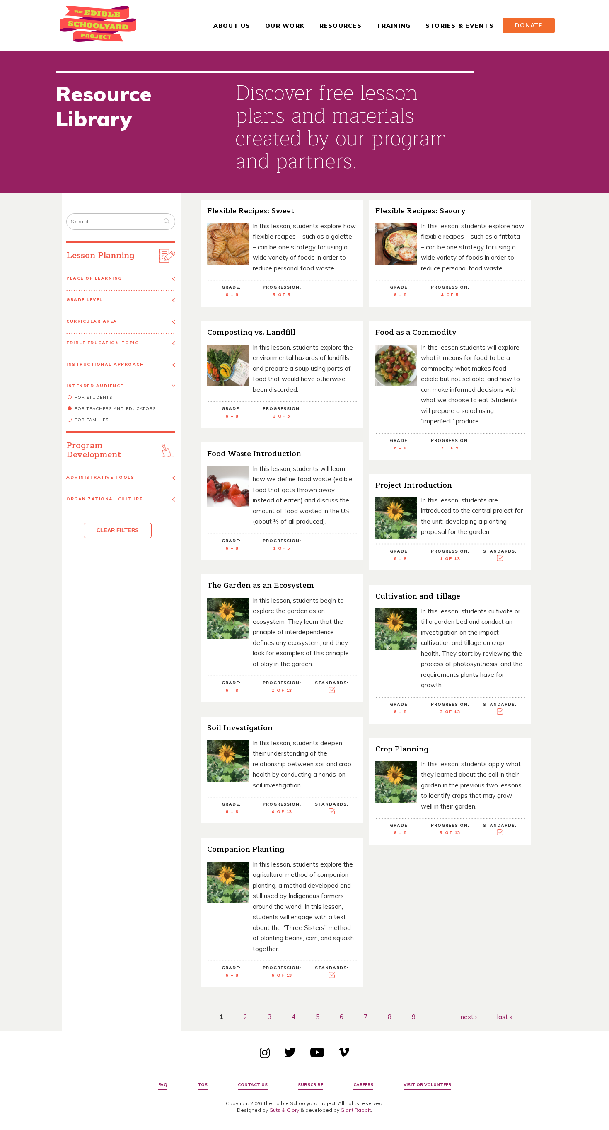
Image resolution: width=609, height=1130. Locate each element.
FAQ (162, 1084)
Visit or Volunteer (427, 1084)
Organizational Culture (104, 499)
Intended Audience (94, 386)
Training (393, 25)
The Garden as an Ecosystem (260, 585)
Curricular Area (91, 321)
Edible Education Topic (102, 342)
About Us (232, 25)
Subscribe (310, 1084)
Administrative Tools (100, 477)
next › (469, 1017)
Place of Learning (94, 278)
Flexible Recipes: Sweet (250, 211)
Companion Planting (245, 849)
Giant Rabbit (356, 1110)
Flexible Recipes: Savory (420, 211)
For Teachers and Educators (115, 408)
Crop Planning (401, 749)
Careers (363, 1084)
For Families (92, 420)
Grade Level (84, 299)
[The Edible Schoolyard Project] (98, 25)
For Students (93, 397)
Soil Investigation (240, 728)
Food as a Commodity (416, 332)
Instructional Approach (105, 364)
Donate (528, 25)
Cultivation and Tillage (417, 596)
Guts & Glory (284, 1110)
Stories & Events (459, 25)
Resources (340, 25)
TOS (203, 1084)
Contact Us (253, 1084)
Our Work (284, 25)
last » (504, 1017)
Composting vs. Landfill (251, 332)
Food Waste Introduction (254, 453)
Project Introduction (413, 485)
